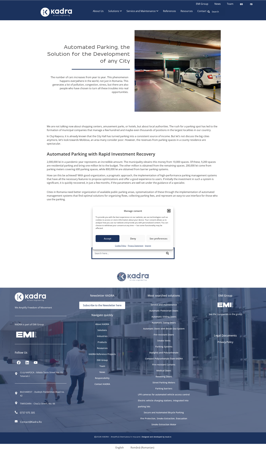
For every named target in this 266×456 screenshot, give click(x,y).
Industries (102, 336)
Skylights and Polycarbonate (163, 352)
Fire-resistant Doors (164, 334)
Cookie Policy (120, 245)
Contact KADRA (102, 384)
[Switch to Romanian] (251, 4)
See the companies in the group (225, 314)
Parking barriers (163, 388)
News (217, 4)
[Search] (168, 253)
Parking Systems (163, 346)
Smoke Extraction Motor (163, 424)
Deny (133, 238)
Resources (102, 348)
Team (230, 4)
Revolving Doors (164, 376)
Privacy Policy (225, 342)
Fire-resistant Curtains (163, 364)
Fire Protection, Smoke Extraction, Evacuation (163, 418)
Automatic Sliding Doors (163, 316)
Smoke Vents (164, 340)
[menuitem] (115, 11)
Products (102, 342)
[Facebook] (18, 362)
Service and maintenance (164, 304)
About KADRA (102, 324)
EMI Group (202, 4)
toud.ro (168, 437)
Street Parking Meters (164, 382)
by (164, 437)
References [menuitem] (169, 11)
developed (157, 437)
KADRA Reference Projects (102, 354)
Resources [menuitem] (187, 11)
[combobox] (215, 12)
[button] (168, 210)
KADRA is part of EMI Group (29, 324)
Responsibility (102, 378)
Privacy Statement (135, 245)
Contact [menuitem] (201, 11)
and (151, 437)
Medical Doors (163, 370)
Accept (107, 238)
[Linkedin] (27, 362)
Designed (145, 437)
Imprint (148, 245)
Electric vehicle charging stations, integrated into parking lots (163, 403)
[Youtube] (35, 362)
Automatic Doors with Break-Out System (164, 328)
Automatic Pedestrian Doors (163, 310)
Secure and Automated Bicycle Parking (164, 412)
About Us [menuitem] (98, 11)
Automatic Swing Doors (164, 322)
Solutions (102, 330)
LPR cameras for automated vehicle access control (164, 394)
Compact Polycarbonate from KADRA (164, 358)
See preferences (158, 238)
